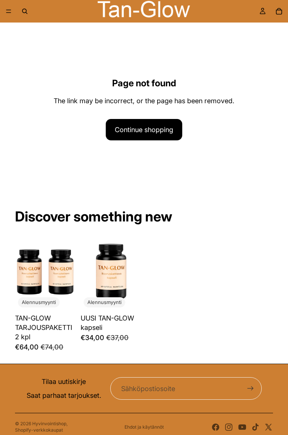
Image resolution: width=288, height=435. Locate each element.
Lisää (70, 299)
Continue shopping (144, 130)
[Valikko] (8, 11)
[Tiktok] (255, 427)
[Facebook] (215, 427)
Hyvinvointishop (49, 423)
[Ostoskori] (279, 11)
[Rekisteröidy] (250, 388)
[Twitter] (268, 427)
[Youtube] (242, 427)
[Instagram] (228, 427)
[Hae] (24, 11)
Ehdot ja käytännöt (144, 427)
